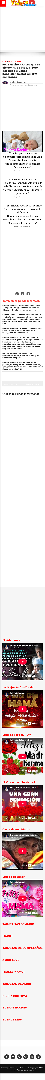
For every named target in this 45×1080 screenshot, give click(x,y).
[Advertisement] (22, 29)
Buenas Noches (14, 61)
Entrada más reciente (33, 385)
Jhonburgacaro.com (25, 1070)
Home (4, 61)
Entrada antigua (10, 385)
